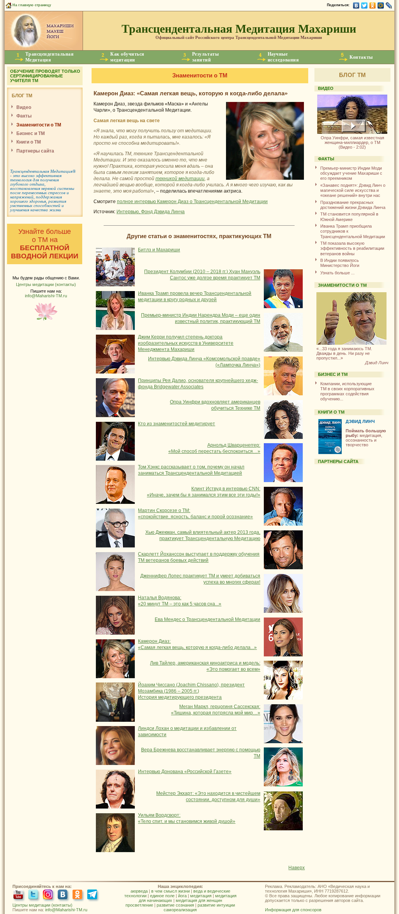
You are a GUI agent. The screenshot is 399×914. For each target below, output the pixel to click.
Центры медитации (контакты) (46, 284)
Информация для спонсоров (293, 909)
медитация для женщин (199, 900)
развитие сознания (175, 905)
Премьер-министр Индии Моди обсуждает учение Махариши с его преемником (351, 173)
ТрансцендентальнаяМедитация (49, 57)
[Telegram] (93, 895)
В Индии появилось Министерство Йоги (339, 263)
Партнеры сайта (35, 151)
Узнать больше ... (337, 272)
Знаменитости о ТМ (38, 125)
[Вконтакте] (64, 895)
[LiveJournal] (389, 5)
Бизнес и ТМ (30, 133)
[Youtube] (19, 895)
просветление (139, 905)
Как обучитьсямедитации (127, 57)
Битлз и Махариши (159, 250)
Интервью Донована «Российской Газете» (184, 771)
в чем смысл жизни (170, 891)
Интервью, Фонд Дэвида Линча (151, 211)
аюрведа (139, 891)
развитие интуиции (216, 905)
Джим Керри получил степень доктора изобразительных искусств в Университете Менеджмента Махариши (185, 343)
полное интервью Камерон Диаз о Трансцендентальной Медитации (192, 201)
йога (182, 895)
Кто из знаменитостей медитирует (176, 423)
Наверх (296, 867)
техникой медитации (180, 178)
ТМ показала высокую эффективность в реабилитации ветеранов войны (352, 248)
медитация (201, 895)
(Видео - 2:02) (352, 142)
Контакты (361, 57)
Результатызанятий (205, 57)
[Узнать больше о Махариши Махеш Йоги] (44, 48)
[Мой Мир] (381, 5)
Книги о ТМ (28, 142)
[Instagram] (49, 895)
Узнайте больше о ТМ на (44, 244)
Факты (24, 116)
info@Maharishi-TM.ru (46, 295)
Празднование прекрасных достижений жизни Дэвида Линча (352, 205)
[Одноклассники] (373, 5)
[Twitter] (364, 5)
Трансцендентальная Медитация (41, 171)
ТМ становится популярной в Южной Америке (349, 216)
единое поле (162, 895)
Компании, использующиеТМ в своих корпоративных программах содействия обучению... (347, 391)
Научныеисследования (283, 57)
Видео (23, 107)
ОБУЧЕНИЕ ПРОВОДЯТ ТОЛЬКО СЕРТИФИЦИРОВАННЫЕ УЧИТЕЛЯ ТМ (45, 76)
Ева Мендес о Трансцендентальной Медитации (207, 619)
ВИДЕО (326, 88)
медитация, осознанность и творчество (366, 437)
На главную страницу (31, 5)
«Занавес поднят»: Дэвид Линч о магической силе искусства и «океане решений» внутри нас (352, 190)
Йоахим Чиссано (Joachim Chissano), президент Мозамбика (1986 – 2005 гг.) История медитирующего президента (191, 691)
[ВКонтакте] (356, 5)
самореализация (180, 909)
